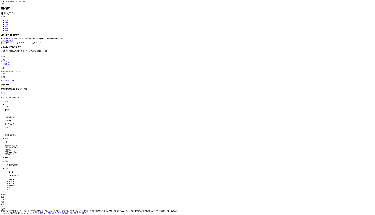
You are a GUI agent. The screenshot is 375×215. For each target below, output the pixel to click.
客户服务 (58, 213)
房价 (6, 26)
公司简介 (36, 213)
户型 (6, 24)
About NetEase (27, 213)
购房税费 (10, 80)
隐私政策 (65, 213)
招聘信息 (51, 213)
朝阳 (16, 2)
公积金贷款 (11, 71)
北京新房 (11, 2)
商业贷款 (4, 71)
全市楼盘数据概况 (7, 41)
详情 (6, 22)
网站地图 (73, 213)
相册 (6, 28)
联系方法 (43, 213)
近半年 (7, 39)
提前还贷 (4, 80)
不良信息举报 (81, 213)
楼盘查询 (7, 64)
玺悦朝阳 (22, 2)
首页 (6, 20)
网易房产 (4, 2)
